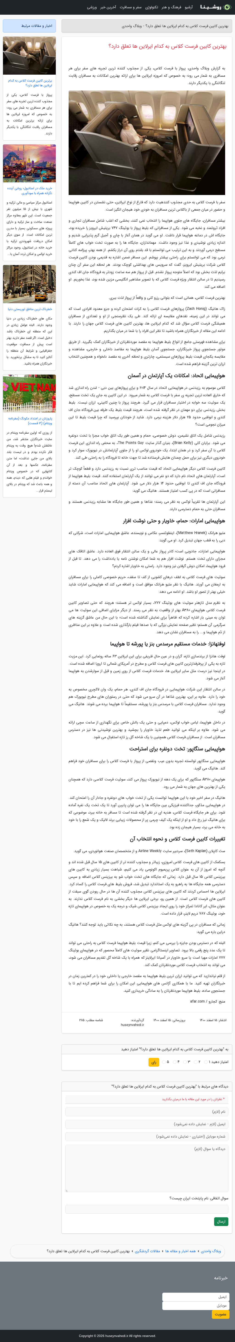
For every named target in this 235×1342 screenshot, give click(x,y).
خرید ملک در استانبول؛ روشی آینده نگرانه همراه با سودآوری (29, 191)
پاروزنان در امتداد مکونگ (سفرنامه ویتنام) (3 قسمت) (30, 421)
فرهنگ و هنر (171, 7)
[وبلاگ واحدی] (215, 7)
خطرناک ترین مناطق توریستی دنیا (30, 309)
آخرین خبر (108, 7)
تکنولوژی (151, 7)
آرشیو (189, 7)
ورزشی (92, 7)
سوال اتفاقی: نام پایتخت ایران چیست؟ (199, 1198)
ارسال (221, 1221)
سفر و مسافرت (131, 7)
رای (153, 1062)
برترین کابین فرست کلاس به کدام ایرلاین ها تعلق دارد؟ (30, 83)
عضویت (221, 1314)
